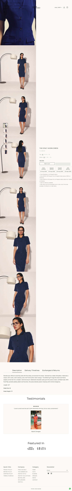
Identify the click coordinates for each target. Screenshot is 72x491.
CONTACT (35, 479)
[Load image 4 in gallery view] (5, 146)
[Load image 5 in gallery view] (5, 152)
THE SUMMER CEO (22, 471)
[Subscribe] (66, 470)
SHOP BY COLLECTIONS (24, 475)
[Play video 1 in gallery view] (5, 125)
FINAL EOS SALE (22, 469)
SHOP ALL (20, 482)
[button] (4, 12)
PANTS (34, 477)
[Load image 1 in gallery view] (5, 130)
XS (42, 154)
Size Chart (42, 160)
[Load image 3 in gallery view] (5, 141)
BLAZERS (34, 473)
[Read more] (70, 488)
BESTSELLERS (21, 477)
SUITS (34, 471)
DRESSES (34, 475)
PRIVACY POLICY (8, 469)
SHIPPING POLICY (8, 473)
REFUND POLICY (8, 471)
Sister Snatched (38, 488)
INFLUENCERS (21, 479)
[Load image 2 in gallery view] (5, 136)
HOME (34, 469)
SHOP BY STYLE (22, 473)
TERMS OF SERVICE (9, 475)
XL (49, 154)
